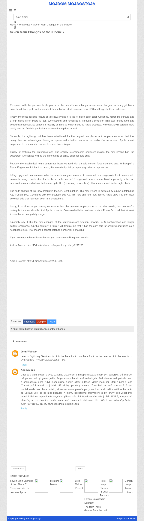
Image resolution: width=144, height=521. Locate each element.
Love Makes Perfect (79, 484)
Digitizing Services (41, 356)
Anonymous (28, 370)
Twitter (52, 321)
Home (13, 24)
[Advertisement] (28, 74)
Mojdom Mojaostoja (72, 3)
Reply (24, 364)
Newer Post (18, 468)
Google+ (41, 321)
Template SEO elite (126, 518)
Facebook (29, 321)
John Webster (29, 351)
